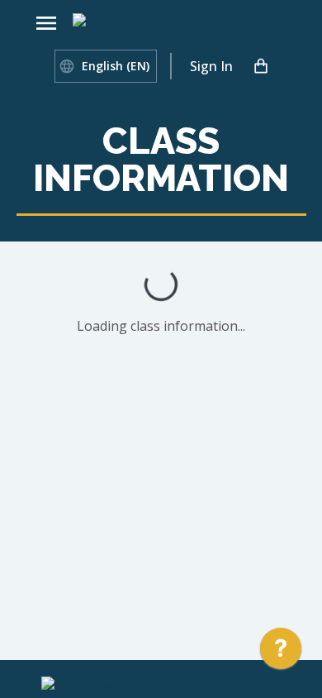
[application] (281, 652)
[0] (260, 66)
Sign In (211, 66)
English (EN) (115, 66)
